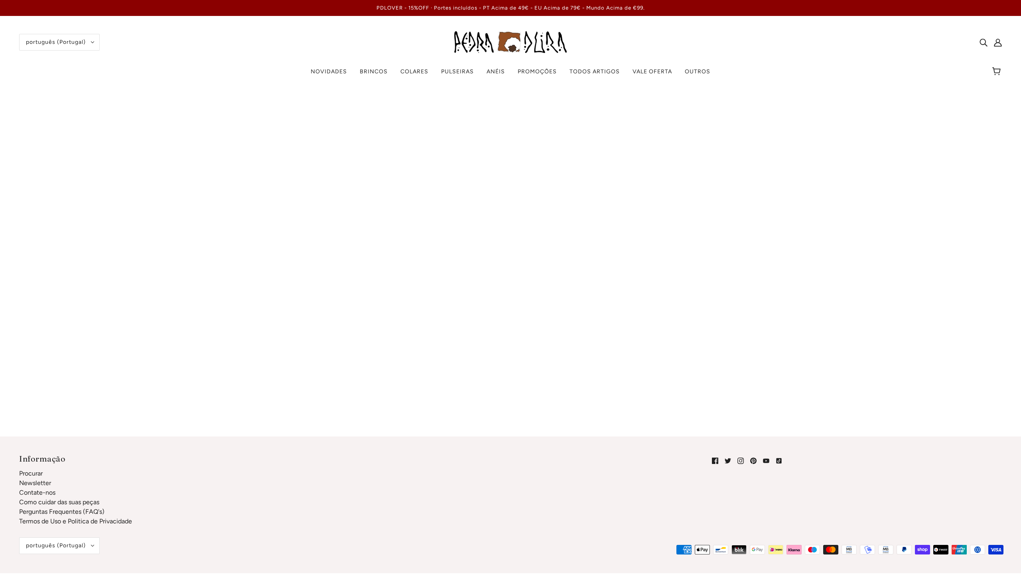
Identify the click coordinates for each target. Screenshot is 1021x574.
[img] (983, 42)
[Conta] (998, 42)
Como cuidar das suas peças (59, 502)
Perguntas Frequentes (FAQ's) (61, 511)
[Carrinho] (997, 71)
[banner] (510, 41)
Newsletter (35, 483)
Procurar (31, 473)
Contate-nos (37, 492)
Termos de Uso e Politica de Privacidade (75, 521)
